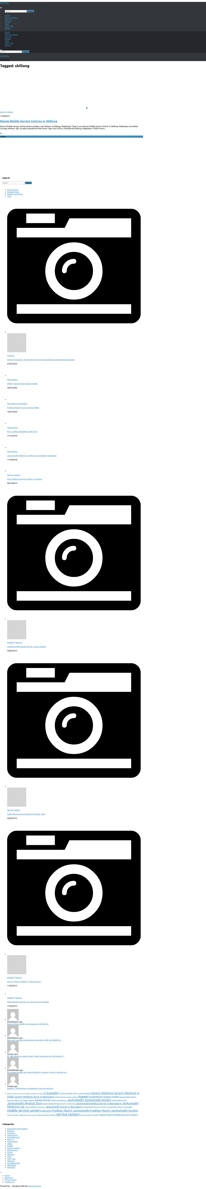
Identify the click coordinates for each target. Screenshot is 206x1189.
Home (7, 15)
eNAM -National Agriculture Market (22, 384)
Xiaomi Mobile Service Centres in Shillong (28, 121)
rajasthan (15, 1115)
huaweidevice (96, 1096)
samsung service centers (46, 1115)
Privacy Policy (11, 1180)
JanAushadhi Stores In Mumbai (119, 1107)
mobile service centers (24, 1110)
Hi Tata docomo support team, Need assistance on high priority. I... (36, 1056)
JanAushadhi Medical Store (25, 1103)
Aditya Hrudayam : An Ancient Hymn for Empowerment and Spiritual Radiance (41, 360)
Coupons (11, 1133)
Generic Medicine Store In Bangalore (34, 1096)
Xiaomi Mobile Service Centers (122, 1114)
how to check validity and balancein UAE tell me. (28, 1024)
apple (9, 1093)
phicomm (46, 1110)
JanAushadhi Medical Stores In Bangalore (98, 1103)
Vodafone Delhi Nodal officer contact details (26, 647)
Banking (10, 1131)
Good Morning (13, 1137)
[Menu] (1, 7)
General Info (12, 428)
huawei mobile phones (127, 1097)
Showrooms (12, 1150)
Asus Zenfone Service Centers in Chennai (24, 479)
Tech (7, 24)
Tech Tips (9, 26)
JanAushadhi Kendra (97, 1100)
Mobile (8, 22)
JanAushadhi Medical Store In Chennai (59, 1104)
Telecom (18, 643)
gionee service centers (68, 1097)
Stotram (10, 356)
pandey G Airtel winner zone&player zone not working (30, 1088)
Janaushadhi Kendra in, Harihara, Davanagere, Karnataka (32, 456)
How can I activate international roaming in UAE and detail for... (34, 1040)
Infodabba (4, 3)
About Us (9, 1178)
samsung (22, 1115)
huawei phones (43, 1100)
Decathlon (41, 1093)
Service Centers (11, 18)
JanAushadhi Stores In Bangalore (63, 1106)
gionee (57, 1097)
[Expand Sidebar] (1, 133)
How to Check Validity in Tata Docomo (24, 982)
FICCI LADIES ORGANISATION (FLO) (22, 432)
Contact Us (9, 1182)
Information (12, 380)
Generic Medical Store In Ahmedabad (74, 1093)
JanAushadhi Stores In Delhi (94, 1107)
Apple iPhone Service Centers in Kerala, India (26, 814)
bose (20, 1093)
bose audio (26, 1093)
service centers (68, 1114)
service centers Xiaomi (89, 1115)
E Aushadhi (51, 1093)
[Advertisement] (20, 157)
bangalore (14, 1093)
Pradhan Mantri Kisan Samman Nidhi (23, 408)
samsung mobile (32, 1115)
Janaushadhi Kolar (119, 1100)
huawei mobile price (14, 1100)
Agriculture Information (17, 404)
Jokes (9, 1144)
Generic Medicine (102, 1093)
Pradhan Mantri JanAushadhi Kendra (114, 1110)
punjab (9, 1115)
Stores (7, 28)
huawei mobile (111, 1096)
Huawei (83, 1096)
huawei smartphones (59, 1100)
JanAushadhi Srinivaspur (35, 1107)
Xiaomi (102, 1114)
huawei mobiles (28, 1100)
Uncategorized (13, 1163)
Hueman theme (34, 1186)
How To (8, 20)
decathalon (33, 1093)
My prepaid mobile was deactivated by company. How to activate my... (37, 1072)
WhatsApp (11, 1165)
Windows (11, 1167)
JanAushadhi (75, 1100)
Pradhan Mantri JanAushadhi (71, 1110)
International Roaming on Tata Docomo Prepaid (28, 1002)
